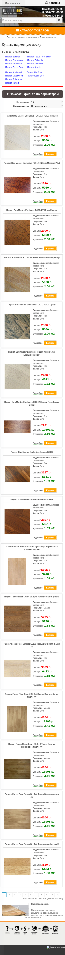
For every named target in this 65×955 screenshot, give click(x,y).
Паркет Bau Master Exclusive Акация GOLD (32, 452)
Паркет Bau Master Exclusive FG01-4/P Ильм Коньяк (31, 210)
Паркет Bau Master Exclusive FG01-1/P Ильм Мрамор (32, 116)
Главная (10, 37)
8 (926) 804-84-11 (52, 15)
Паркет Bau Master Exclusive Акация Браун (31, 499)
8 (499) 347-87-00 (52, 9)
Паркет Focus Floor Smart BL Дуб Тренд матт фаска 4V (32, 844)
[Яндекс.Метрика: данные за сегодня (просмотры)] (56, 947)
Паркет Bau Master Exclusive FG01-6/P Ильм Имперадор (32, 257)
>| (57, 894)
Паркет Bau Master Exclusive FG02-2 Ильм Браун (32, 305)
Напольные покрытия (27, 37)
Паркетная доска (48, 37)
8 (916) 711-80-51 (52, 12)
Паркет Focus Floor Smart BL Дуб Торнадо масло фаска (31, 597)
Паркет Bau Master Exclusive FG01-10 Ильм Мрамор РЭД (32, 163)
